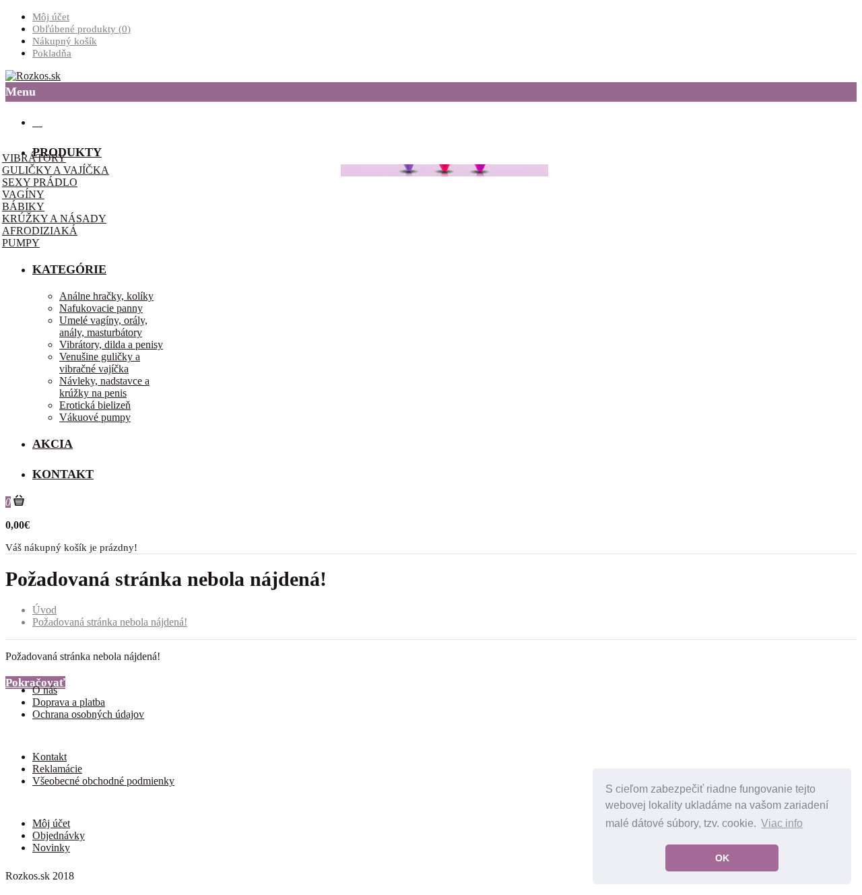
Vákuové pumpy (95, 417)
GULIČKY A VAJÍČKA (55, 170)
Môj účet (50, 16)
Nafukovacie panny (101, 308)
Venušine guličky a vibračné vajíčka (99, 362)
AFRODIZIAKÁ (39, 230)
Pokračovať (35, 682)
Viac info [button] (782, 823)
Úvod (44, 610)
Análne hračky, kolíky (106, 296)
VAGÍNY (23, 194)
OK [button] (722, 858)
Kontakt (49, 756)
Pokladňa (51, 53)
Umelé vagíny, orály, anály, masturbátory (103, 326)
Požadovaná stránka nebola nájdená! (109, 622)
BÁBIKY (23, 206)
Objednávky (58, 835)
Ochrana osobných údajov (88, 714)
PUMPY (21, 242)
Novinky (51, 847)
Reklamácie (57, 768)
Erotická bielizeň (95, 405)
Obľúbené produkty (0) (81, 29)
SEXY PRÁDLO (39, 182)
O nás (44, 690)
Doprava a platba (68, 702)
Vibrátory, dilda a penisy (111, 344)
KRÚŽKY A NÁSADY (54, 218)
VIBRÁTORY (34, 158)
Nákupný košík (64, 41)
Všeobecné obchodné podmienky (103, 781)
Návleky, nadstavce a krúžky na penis (104, 387)
